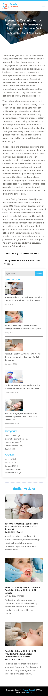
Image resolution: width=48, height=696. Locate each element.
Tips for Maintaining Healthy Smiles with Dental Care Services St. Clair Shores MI (21, 526)
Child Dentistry (11, 435)
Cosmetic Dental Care (14, 439)
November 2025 (11, 472)
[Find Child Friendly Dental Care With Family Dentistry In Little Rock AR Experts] (14, 317)
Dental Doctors (11, 442)
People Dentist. (29, 690)
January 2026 (10, 466)
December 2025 (12, 469)
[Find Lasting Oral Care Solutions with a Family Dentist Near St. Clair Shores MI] (14, 377)
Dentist (37, 33)
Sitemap (28, 692)
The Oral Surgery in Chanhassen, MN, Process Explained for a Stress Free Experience (21, 416)
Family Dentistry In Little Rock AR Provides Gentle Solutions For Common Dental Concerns (23, 357)
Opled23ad (15, 33)
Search (39, 273)
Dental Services (11, 445)
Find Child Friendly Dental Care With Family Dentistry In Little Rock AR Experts (22, 590)
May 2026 (9, 462)
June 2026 (9, 459)
